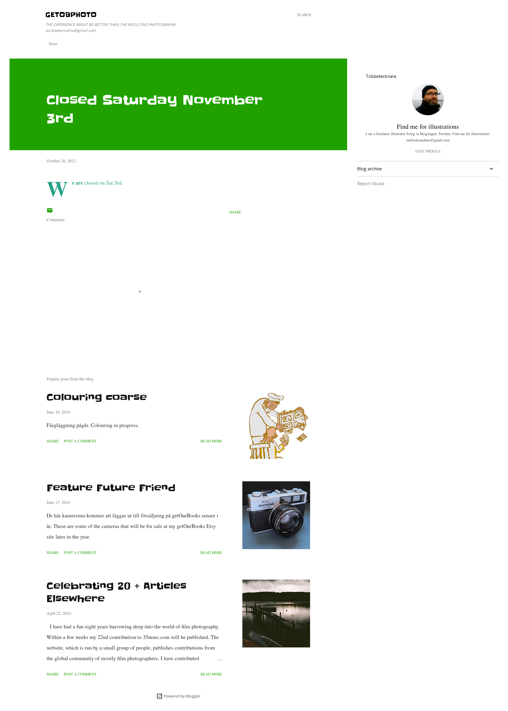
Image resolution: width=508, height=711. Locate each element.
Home (53, 43)
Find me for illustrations (428, 126)
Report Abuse (370, 183)
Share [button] (235, 212)
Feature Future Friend (111, 487)
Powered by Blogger (181, 696)
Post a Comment (80, 440)
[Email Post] (50, 212)
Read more (211, 440)
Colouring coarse (97, 397)
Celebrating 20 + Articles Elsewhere (117, 592)
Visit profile (428, 151)
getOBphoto (71, 14)
